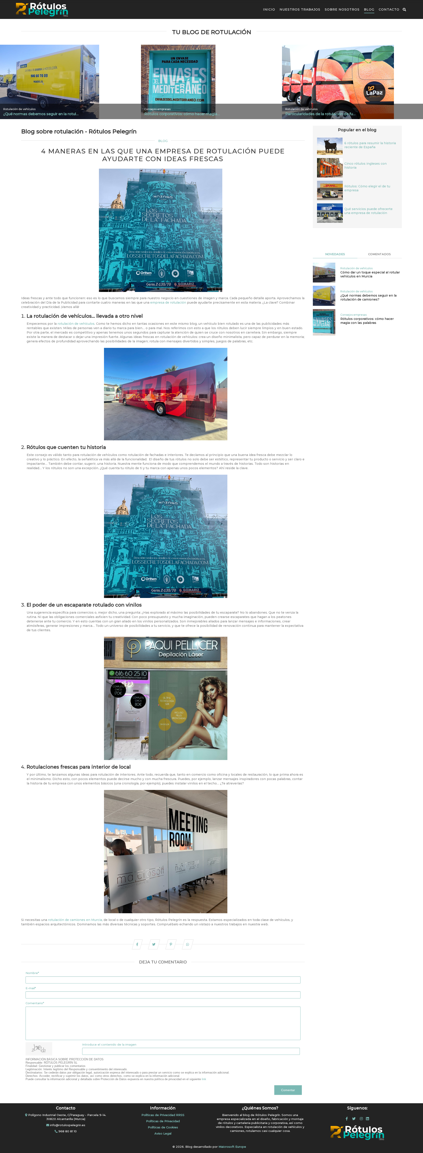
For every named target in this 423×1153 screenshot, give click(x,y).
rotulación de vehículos (76, 324)
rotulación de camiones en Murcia (75, 920)
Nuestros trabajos (300, 9)
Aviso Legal (162, 1133)
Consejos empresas (157, 109)
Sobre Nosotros (342, 9)
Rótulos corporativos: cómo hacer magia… (182, 114)
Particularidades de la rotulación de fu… (320, 114)
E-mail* (31, 988)
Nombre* (32, 973)
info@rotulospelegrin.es (67, 1125)
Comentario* (35, 1003)
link (204, 1079)
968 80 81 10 (67, 1131)
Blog (369, 9)
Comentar (288, 1090)
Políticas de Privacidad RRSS (162, 1115)
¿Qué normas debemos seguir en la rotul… (40, 114)
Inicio (269, 9)
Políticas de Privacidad (163, 1121)
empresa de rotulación (168, 302)
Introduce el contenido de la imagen (109, 1044)
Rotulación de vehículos (19, 109)
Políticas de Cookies (163, 1127)
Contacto (389, 9)
